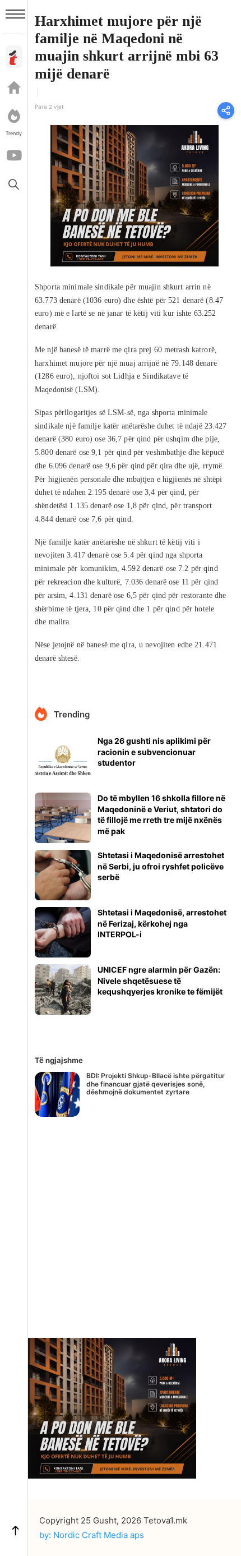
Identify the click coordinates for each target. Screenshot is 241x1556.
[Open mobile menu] (15, 14)
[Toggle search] (14, 184)
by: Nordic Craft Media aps (91, 1535)
